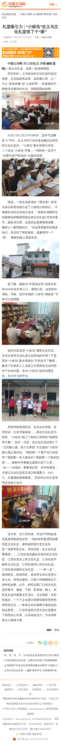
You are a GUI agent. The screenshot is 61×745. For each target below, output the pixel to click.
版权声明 (37, 685)
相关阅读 (8, 650)
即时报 (47, 14)
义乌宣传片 (22, 685)
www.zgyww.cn (23, 719)
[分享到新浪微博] (50, 643)
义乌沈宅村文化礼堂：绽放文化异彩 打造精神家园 (30, 660)
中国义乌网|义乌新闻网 (14, 4)
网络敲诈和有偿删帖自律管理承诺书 (22, 698)
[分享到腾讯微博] (56, 643)
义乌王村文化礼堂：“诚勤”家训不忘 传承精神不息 (30, 670)
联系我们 (37, 689)
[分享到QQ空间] (45, 643)
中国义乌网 (26, 14)
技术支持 (23, 689)
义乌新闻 (38, 14)
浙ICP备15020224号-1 (40, 729)
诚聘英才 (9, 689)
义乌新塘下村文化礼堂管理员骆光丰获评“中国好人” (31, 665)
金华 (44, 698)
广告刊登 (51, 685)
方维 (54, 14)
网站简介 (7, 685)
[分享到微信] (39, 643)
